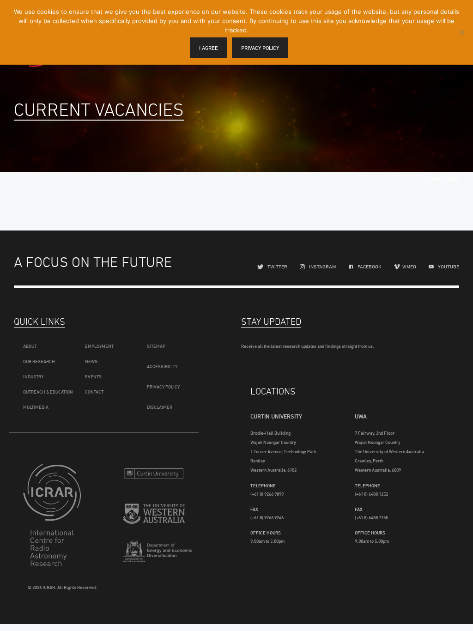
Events (93, 376)
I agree (208, 47)
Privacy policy (260, 47)
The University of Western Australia (154, 516)
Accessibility (162, 366)
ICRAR (54, 515)
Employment (99, 346)
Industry (33, 376)
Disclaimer (159, 407)
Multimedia (36, 407)
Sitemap (156, 346)
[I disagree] (461, 32)
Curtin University (154, 474)
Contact (94, 391)
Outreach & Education (48, 391)
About (29, 346)
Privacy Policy (163, 386)
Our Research (39, 361)
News (91, 361)
